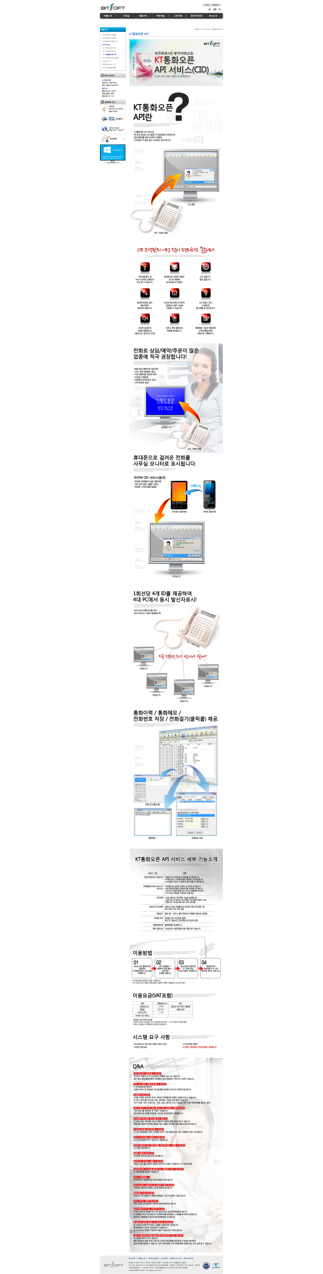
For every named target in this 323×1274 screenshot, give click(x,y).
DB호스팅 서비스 (111, 48)
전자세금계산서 (110, 51)
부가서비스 (107, 45)
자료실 (126, 16)
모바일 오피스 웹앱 (111, 58)
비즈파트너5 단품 (109, 41)
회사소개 (213, 16)
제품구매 (143, 16)
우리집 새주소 (108, 64)
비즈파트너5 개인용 (109, 38)
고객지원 (178, 16)
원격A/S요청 (196, 16)
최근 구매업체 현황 (109, 68)
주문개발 (160, 16)
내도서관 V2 (107, 61)
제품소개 (108, 16)
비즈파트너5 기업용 (109, 35)
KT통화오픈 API (110, 54)
